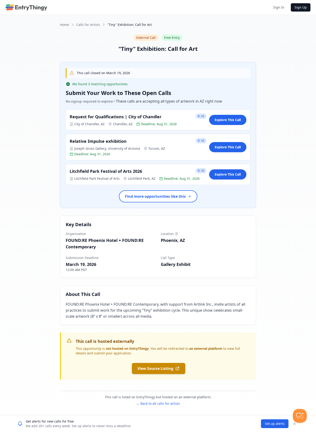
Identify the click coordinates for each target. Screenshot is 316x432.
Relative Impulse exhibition (98, 141)
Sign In (278, 7)
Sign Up (300, 7)
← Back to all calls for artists (158, 403)
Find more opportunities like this (155, 196)
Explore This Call (228, 120)
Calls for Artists (88, 24)
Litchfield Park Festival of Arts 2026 (106, 171)
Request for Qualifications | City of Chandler (115, 116)
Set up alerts (275, 423)
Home (64, 24)
